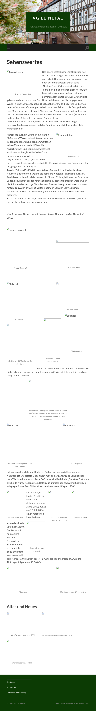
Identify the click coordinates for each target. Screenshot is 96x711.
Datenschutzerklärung (16, 692)
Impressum (11, 687)
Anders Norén (73, 703)
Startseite (11, 682)
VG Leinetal (48, 18)
